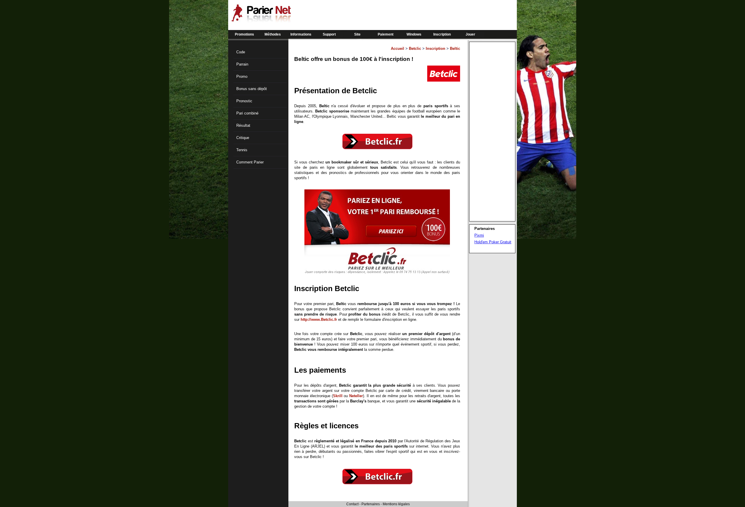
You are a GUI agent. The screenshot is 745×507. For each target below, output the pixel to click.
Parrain (242, 64)
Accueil (397, 48)
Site (357, 34)
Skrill (338, 396)
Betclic (415, 48)
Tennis (241, 150)
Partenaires (370, 504)
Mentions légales (396, 504)
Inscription (442, 34)
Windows (414, 34)
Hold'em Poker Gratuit (492, 242)
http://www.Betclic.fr (319, 319)
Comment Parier (250, 162)
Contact (352, 504)
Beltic (455, 48)
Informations (300, 34)
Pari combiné (247, 113)
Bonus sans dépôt (251, 89)
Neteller (356, 396)
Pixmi (479, 235)
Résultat (243, 125)
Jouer (470, 34)
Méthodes (273, 34)
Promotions (244, 34)
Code (240, 52)
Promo (241, 76)
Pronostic (244, 101)
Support (329, 34)
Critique (242, 137)
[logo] (261, 20)
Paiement (385, 34)
